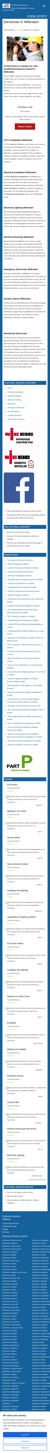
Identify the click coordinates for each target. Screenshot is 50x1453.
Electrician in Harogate (9, 1293)
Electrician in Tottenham (10, 1389)
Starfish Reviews (41, 1179)
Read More (11, 802)
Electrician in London (9, 1263)
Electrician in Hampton (9, 1295)
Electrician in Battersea (39, 1348)
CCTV (10, 388)
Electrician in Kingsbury (40, 1272)
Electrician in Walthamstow (11, 1392)
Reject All (25, 1448)
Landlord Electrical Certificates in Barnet (23, 568)
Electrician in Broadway (40, 1339)
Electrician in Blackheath (10, 1345)
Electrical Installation (15, 392)
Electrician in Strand (9, 1380)
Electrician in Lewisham (40, 1266)
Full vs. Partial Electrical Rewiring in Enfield (24, 723)
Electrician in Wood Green (40, 1400)
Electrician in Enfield (39, 1307)
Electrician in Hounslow (10, 1284)
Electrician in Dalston (9, 1319)
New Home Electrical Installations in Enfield (24, 741)
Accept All (25, 1435)
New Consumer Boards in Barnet (20, 572)
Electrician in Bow (38, 1342)
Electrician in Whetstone (10, 1397)
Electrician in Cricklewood (40, 1322)
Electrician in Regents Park (41, 1365)
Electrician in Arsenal (39, 1351)
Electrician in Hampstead (40, 1295)
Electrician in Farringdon (10, 1307)
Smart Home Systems (16, 419)
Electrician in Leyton (9, 1266)
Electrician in (6, 1403)
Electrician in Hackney (9, 1298)
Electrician (12, 404)
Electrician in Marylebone (40, 1258)
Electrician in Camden (9, 1336)
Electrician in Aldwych (9, 1354)
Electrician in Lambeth (9, 1269)
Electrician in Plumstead (10, 1363)
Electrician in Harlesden (40, 1293)
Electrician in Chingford (40, 1330)
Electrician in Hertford (9, 1409)
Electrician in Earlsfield (9, 1313)
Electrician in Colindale (39, 1325)
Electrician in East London (11, 1310)
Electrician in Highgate (39, 1287)
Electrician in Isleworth (39, 1281)
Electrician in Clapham (39, 1328)
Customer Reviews (13, 788)
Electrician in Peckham (9, 1360)
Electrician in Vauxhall (39, 1389)
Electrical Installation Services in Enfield (23, 745)
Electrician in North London (11, 1246)
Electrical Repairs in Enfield (18, 595)
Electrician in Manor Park (10, 1260)
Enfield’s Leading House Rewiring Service (24, 591)
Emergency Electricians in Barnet (20, 560)
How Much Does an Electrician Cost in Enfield (25, 579)
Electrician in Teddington (10, 1386)
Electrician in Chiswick (9, 1330)
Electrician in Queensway (10, 1365)
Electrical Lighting (14, 396)
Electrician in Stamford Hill (41, 1377)
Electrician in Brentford (9, 1342)
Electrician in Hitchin (39, 1409)
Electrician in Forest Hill (10, 1304)
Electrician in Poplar (38, 1363)
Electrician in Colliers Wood (11, 1325)
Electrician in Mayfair (9, 1258)
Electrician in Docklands (40, 1316)
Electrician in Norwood (9, 1243)
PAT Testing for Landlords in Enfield (21, 616)
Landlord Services (14, 415)
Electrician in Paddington (40, 1240)
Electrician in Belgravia (10, 1348)
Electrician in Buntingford (40, 1403)
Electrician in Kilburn (9, 1275)
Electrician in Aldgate (39, 1354)
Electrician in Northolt (39, 1243)
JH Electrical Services (19, 5)
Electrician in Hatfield (39, 1406)
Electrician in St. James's (10, 1377)
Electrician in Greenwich (40, 1298)
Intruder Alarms (13, 411)
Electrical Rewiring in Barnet (18, 564)
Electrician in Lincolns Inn (40, 1263)
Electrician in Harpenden (10, 1406)
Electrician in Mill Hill (39, 1255)
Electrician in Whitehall (39, 1397)
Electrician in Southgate (40, 1374)
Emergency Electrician (16, 408)
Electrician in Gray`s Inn (10, 1301)
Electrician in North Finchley (11, 1249)
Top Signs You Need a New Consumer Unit (24, 706)
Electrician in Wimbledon (10, 1400)
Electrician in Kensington (40, 1278)
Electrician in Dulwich (9, 1316)
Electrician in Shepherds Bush (12, 1368)
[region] (25, 1432)
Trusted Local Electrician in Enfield (21, 583)
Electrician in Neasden (9, 1252)
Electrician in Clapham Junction (12, 1328)
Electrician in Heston (9, 1290)
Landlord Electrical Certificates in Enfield (23, 620)
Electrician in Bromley (9, 1339)
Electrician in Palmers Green (11, 1240)
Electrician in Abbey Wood (40, 1357)
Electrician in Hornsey (39, 1284)
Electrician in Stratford (39, 1380)
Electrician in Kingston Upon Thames (14, 1272)
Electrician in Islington (9, 1281)
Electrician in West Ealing (10, 1395)
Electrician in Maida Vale (40, 1260)
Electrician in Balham (9, 1351)
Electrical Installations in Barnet (20, 576)
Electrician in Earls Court (40, 1313)
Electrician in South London (11, 1371)
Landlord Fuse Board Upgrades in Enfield (23, 606)
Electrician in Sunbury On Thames (13, 1383)
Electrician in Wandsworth (40, 1392)
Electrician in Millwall (9, 1255)
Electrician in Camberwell (40, 1336)
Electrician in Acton (8, 1357)
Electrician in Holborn (9, 1287)
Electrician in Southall (9, 1374)
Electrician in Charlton (9, 1333)
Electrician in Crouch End (10, 1322)
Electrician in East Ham (39, 1310)
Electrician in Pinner (38, 1360)
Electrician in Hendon (39, 1290)
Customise (25, 1441)
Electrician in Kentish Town (11, 1278)
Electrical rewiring (14, 400)
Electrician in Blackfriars (40, 1345)
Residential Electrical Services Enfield (22, 587)
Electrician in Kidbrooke (40, 1275)
